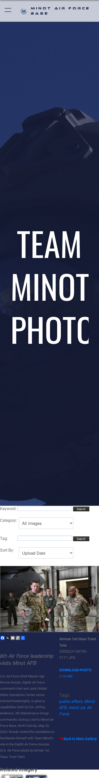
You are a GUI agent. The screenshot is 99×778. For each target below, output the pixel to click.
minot (74, 707)
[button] (8, 11)
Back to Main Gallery (80, 739)
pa (83, 707)
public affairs (71, 701)
